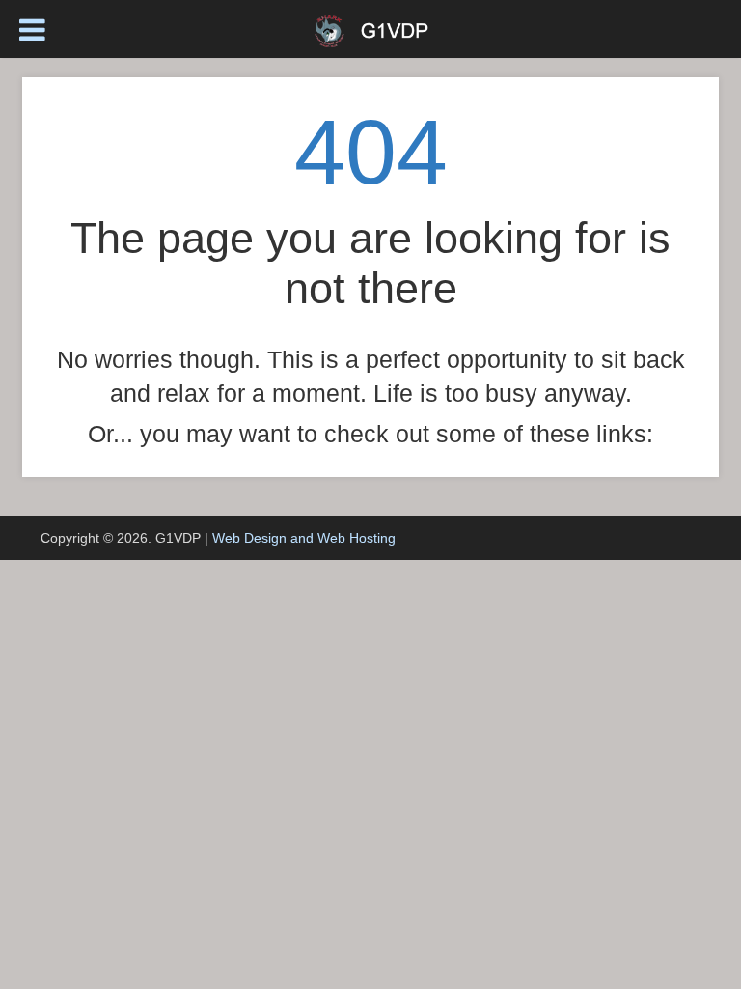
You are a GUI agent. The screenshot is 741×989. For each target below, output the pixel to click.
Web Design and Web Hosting (304, 538)
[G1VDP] (370, 29)
